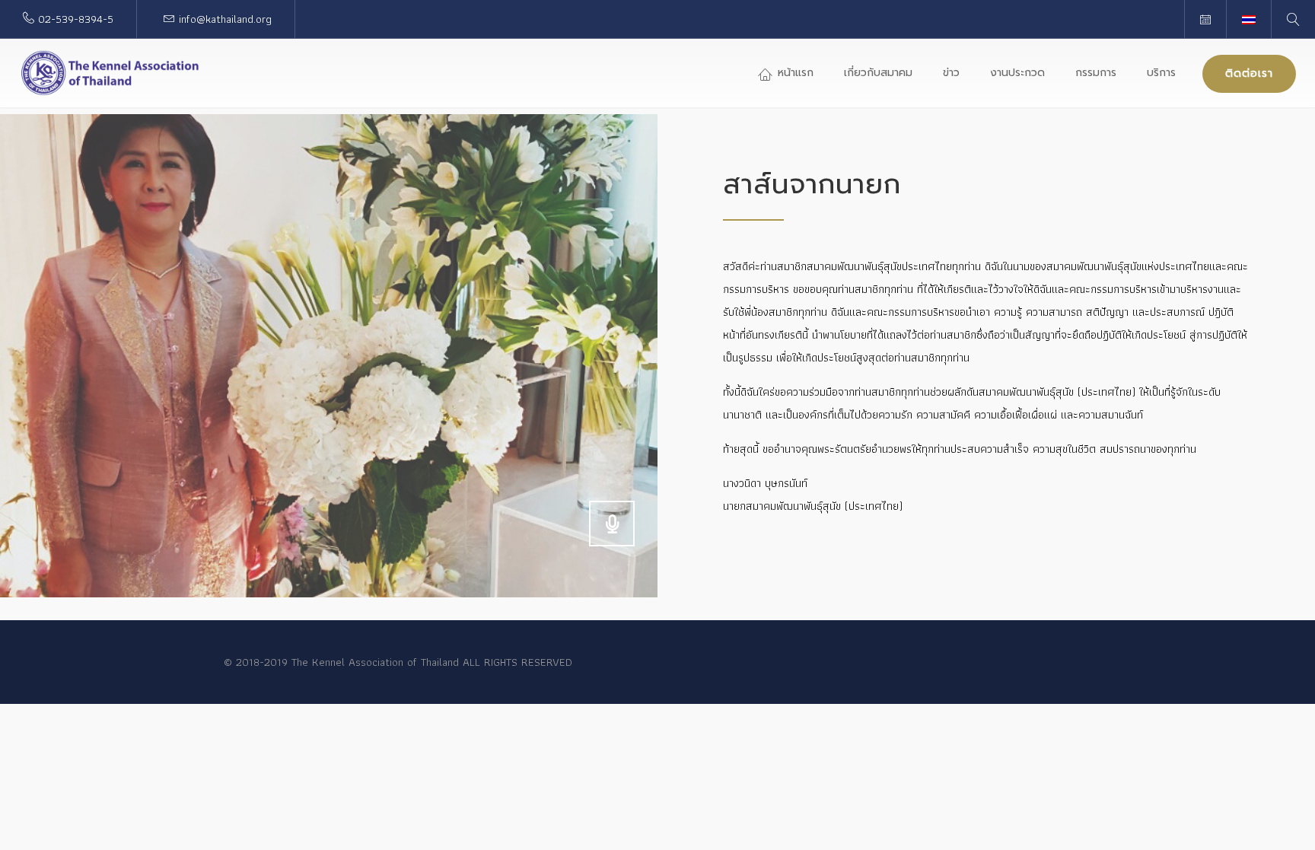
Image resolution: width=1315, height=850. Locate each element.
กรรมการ (1095, 73)
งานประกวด (1017, 73)
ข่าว (951, 73)
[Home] (110, 73)
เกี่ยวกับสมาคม (878, 73)
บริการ (1161, 73)
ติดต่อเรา (1249, 73)
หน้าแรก (794, 73)
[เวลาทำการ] (1205, 19)
